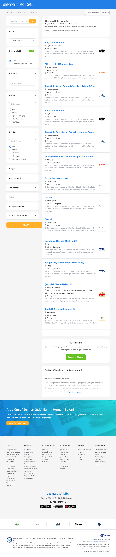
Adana (47, 30)
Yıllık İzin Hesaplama (12, 454)
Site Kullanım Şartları (102, 450)
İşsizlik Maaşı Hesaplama (10, 467)
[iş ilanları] (18, 4)
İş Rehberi (27, 450)
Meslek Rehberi (29, 452)
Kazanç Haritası (29, 457)
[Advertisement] (22, 246)
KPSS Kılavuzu (28, 478)
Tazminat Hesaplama (13, 452)
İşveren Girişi (64, 457)
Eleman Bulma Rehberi (64, 467)
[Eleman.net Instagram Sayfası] (56, 502)
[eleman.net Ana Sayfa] (7, 13)
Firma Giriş (63, 454)
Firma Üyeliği (64, 452)
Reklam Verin (81, 452)
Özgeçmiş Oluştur (75, 357)
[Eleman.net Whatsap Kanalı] (65, 502)
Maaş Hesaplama (11, 450)
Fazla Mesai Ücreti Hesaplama (12, 472)
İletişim (79, 459)
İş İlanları (45, 450)
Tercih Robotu (10, 478)
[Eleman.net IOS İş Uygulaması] (58, 506)
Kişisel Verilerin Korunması (100, 463)
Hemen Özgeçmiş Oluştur (17, 423)
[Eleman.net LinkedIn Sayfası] (59, 502)
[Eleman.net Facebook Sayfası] (51, 502)
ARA (27, 225)
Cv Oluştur (45, 459)
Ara (32, 21)
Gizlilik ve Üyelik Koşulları (100, 458)
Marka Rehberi (29, 473)
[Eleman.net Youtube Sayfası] (62, 502)
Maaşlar (26, 454)
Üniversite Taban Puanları (29, 463)
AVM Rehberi (28, 471)
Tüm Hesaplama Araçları (11, 484)
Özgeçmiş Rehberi (30, 476)
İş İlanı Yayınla (64, 450)
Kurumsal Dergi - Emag (82, 456)
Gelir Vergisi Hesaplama (10, 463)
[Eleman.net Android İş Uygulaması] (45, 506)
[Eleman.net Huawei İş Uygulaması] (70, 506)
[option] (16, 524)
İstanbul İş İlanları (47, 452)
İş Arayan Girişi (46, 454)
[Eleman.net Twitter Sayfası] (54, 502)
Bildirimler (45, 461)
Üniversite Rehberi (30, 466)
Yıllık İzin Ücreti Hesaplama (11, 458)
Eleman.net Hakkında (84, 450)
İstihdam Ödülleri (65, 459)
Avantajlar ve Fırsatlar (64, 463)
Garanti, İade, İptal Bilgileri (101, 453)
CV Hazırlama (10, 480)
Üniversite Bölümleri (30, 468)
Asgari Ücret (10, 476)
